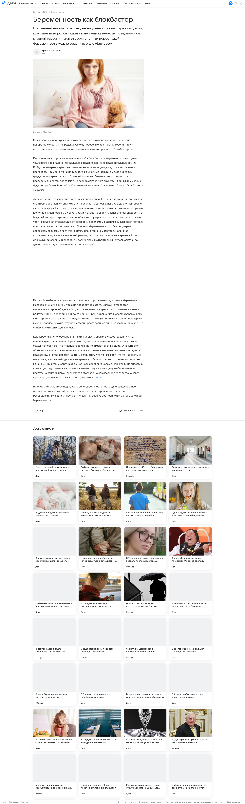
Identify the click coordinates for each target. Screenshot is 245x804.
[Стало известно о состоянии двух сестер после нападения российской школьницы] (145, 503)
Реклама (24, 802)
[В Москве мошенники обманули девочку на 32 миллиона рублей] (190, 775)
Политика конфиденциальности (179, 802)
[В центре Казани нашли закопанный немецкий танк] (54, 639)
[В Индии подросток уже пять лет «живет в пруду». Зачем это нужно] (190, 594)
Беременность (58, 12)
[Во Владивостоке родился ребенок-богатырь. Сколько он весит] (100, 457)
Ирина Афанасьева (52, 50)
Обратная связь (233, 802)
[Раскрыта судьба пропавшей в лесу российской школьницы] (54, 457)
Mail (4, 802)
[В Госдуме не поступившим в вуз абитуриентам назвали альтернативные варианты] (100, 730)
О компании (13, 802)
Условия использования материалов (209, 802)
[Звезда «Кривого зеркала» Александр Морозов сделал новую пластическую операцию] (190, 548)
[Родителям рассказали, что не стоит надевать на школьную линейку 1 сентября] (145, 775)
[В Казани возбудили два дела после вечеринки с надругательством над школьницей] (190, 684)
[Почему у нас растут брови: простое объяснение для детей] (100, 775)
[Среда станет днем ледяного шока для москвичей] (100, 639)
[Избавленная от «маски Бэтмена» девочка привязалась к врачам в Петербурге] (54, 594)
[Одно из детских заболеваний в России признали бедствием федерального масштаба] (190, 503)
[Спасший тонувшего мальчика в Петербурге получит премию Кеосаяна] (145, 730)
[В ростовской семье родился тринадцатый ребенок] (190, 639)
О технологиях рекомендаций (151, 802)
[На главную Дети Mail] (11, 3)
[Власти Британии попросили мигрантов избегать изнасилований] (54, 684)
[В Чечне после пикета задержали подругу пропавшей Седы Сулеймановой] (145, 548)
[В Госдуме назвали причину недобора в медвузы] (100, 684)
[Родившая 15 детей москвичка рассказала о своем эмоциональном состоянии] (54, 503)
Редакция (132, 802)
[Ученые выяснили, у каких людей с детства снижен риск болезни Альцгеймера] (54, 730)
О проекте (122, 802)
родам (98, 377)
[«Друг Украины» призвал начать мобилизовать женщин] (190, 730)
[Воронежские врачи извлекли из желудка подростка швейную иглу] (145, 684)
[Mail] (4, 3)
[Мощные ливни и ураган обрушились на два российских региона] (54, 775)
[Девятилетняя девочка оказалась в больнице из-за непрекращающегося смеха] (190, 457)
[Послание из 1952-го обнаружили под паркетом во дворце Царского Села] (145, 457)
